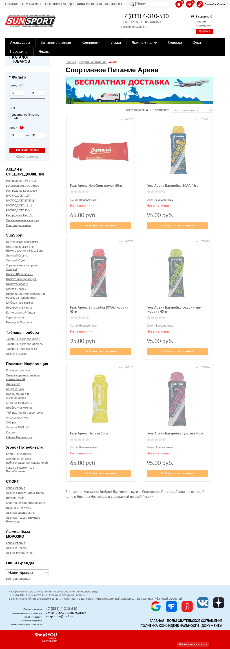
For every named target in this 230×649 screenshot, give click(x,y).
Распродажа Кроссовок (21, 191)
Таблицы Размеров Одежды (24, 344)
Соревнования (15, 488)
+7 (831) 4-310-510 (145, 16)
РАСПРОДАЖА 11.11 (19, 205)
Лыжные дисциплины (20, 513)
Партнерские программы (22, 242)
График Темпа (15, 498)
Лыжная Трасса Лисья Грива (25, 493)
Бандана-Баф (15, 389)
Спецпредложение (18, 225)
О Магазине (32, 4)
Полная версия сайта (193, 644)
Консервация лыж (18, 370)
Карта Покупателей (19, 454)
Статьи (10, 432)
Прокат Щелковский (19, 274)
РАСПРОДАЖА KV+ (18, 210)
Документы (211, 626)
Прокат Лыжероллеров (21, 279)
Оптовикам (55, 4)
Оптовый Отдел (16, 260)
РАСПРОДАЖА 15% (18, 195)
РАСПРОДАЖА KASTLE (20, 200)
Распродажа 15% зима (21, 181)
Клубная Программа (19, 303)
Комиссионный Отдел (20, 312)
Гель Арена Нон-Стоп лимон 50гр (96, 186)
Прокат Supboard (17, 284)
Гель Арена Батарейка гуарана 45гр (175, 433)
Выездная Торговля (19, 322)
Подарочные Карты (19, 307)
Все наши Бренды (18, 579)
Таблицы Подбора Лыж (21, 349)
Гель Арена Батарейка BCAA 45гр (173, 186)
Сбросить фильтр (27, 156)
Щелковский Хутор (18, 508)
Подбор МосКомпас (19, 408)
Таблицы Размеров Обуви (23, 339)
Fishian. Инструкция (19, 437)
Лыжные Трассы (16, 548)
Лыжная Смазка (16, 354)
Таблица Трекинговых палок (25, 412)
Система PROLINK (17, 427)
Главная (12, 4)
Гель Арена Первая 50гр (89, 433)
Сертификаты (15, 317)
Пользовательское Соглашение (194, 621)
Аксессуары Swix (17, 417)
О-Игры (11, 422)
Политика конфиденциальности (169, 626)
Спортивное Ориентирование (25, 503)
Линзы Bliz (13, 384)
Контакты (113, 4)
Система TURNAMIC (19, 403)
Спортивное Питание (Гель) (25, 116)
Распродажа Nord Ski (19, 215)
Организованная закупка (22, 220)
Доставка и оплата (85, 4)
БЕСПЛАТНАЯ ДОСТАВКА (22, 186)
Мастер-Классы (16, 289)
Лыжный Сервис (17, 255)
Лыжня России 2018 (19, 553)
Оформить (204, 31)
